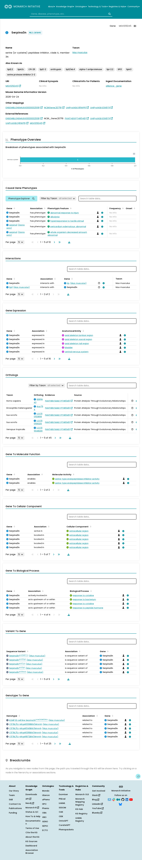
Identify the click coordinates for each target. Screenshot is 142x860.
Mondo (45, 790)
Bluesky (96, 812)
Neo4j (29, 803)
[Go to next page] (53, 242)
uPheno (46, 799)
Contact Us (15, 804)
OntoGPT (63, 820)
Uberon (46, 795)
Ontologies (81, 7)
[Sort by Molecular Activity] (73, 474)
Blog (94, 799)
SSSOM (62, 807)
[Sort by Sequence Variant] (27, 651)
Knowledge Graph (65, 7)
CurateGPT (64, 825)
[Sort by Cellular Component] (90, 526)
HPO (44, 804)
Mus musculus (79, 52)
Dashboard (31, 845)
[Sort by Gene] (14, 208)
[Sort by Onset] (134, 208)
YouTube (97, 808)
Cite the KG (31, 832)
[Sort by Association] (44, 208)
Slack (95, 795)
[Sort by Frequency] (122, 208)
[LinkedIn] (126, 799)
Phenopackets (66, 829)
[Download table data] (69, 242)
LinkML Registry (79, 819)
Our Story (14, 790)
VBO (44, 817)
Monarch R (31, 807)
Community (133, 7)
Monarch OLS (82, 794)
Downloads (31, 794)
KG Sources (31, 841)
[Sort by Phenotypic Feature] (70, 208)
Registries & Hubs (117, 7)
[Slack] (113, 799)
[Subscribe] (109, 799)
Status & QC (32, 812)
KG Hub (79, 809)
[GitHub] (122, 799)
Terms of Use (32, 828)
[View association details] (102, 212)
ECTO (45, 830)
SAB (11, 799)
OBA (44, 812)
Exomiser (63, 794)
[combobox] (71, 14)
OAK (61, 812)
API (27, 798)
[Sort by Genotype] (19, 715)
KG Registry (81, 813)
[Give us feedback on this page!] (138, 776)
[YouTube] (131, 799)
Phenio (45, 808)
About (51, 7)
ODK (61, 816)
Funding (13, 812)
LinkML (62, 803)
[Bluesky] (120, 804)
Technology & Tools (97, 7)
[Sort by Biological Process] (90, 590)
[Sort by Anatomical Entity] (82, 330)
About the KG (32, 837)
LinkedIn (96, 804)
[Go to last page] (59, 242)
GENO (45, 821)
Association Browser (32, 852)
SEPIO (45, 826)
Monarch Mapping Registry (80, 801)
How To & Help (33, 816)
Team (12, 795)
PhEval (62, 798)
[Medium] (118, 799)
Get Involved (98, 790)
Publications (15, 808)
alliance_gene (114, 86)
